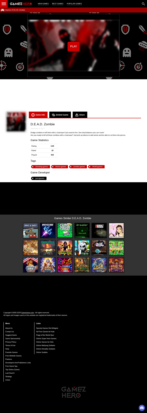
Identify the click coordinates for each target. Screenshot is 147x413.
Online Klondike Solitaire (45, 349)
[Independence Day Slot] (30, 265)
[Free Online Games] (2, 10)
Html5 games (97, 167)
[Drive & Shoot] (30, 230)
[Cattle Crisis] (65, 230)
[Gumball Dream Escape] (99, 247)
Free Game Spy (11, 366)
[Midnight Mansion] (99, 230)
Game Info (40, 115)
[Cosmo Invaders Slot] (65, 265)
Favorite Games (11, 352)
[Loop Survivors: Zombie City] (65, 247)
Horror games (60, 167)
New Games (43, 4)
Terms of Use (10, 345)
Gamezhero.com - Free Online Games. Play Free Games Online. (21, 4)
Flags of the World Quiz (45, 335)
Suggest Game (11, 335)
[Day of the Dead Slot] (116, 265)
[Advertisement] (73, 95)
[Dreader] (82, 230)
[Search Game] (143, 4)
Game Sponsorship (12, 338)
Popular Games (74, 4)
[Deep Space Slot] (99, 265)
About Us (8, 328)
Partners (8, 359)
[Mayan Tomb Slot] (82, 265)
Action (7, 380)
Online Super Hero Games (46, 338)
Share (82, 115)
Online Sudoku (42, 352)
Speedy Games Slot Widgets (47, 328)
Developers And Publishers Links (18, 363)
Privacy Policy (10, 342)
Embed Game (62, 115)
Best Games (57, 4)
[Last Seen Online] (116, 230)
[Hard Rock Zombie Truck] (30, 247)
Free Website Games (13, 356)
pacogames (39, 178)
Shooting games (41, 167)
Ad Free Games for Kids (45, 332)
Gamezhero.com (27, 313)
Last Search (10, 373)
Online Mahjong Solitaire (45, 345)
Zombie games (79, 167)
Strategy (8, 376)
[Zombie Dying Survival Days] (82, 247)
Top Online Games (12, 370)
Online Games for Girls (44, 342)
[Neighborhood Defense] (116, 247)
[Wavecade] (47, 230)
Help (7, 349)
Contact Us (9, 332)
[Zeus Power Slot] (47, 265)
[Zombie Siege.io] (47, 247)
